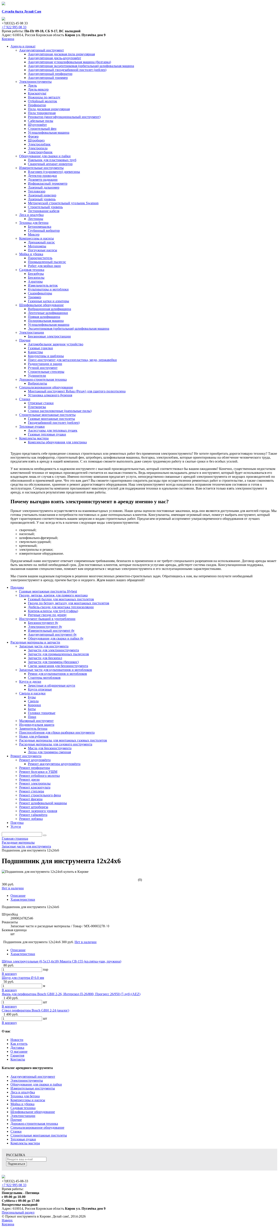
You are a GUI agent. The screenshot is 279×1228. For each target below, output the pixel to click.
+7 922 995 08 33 (14, 27)
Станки (16, 1131)
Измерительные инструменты (32, 1088)
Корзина (8, 39)
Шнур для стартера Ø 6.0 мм (23, 978)
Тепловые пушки (23, 1139)
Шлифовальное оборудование (32, 1112)
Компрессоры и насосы (27, 1100)
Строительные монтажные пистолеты (38, 1135)
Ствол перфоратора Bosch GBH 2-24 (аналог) (35, 1010)
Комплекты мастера (25, 1143)
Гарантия (17, 1055)
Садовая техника (23, 1108)
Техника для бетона (25, 1096)
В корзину (9, 974)
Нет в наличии (13, 888)
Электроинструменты (26, 1080)
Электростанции (22, 1116)
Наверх (7, 1220)
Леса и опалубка (22, 1092)
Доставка (17, 1047)
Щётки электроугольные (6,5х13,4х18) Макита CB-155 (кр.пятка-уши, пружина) (61, 961)
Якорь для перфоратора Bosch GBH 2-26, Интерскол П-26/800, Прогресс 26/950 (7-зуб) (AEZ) (71, 994)
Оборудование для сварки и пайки (36, 1084)
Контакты (17, 1059)
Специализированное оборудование (37, 1127)
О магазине (18, 1051)
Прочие (16, 1120)
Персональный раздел (18, 1212)
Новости (16, 1040)
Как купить (18, 1044)
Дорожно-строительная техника (34, 1123)
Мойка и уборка (22, 1104)
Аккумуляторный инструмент (32, 1076)
